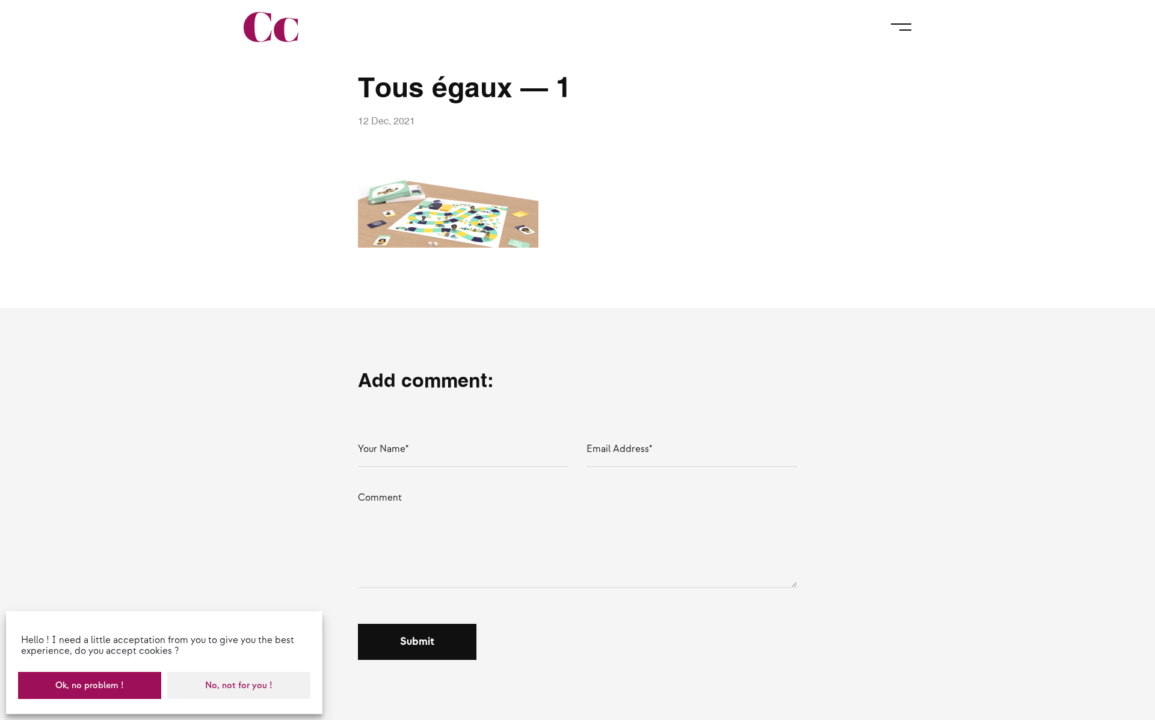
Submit (417, 641)
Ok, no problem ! (89, 685)
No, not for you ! (239, 685)
